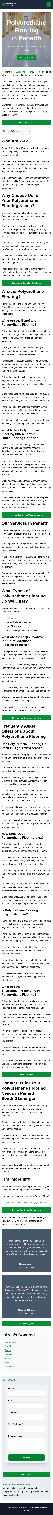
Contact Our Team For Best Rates (26, 283)
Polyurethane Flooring (23, 72)
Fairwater (41, 1203)
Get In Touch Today (26, 122)
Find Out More (26, 1075)
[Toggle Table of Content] (26, 132)
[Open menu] (48, 4)
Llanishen (9, 1367)
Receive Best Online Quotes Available (26, 515)
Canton (24, 1203)
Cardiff (17, 1203)
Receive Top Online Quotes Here (26, 718)
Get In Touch (26, 1474)
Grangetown (7, 1203)
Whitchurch (10, 1363)
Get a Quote (25, 57)
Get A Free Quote (26, 1323)
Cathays (32, 1203)
